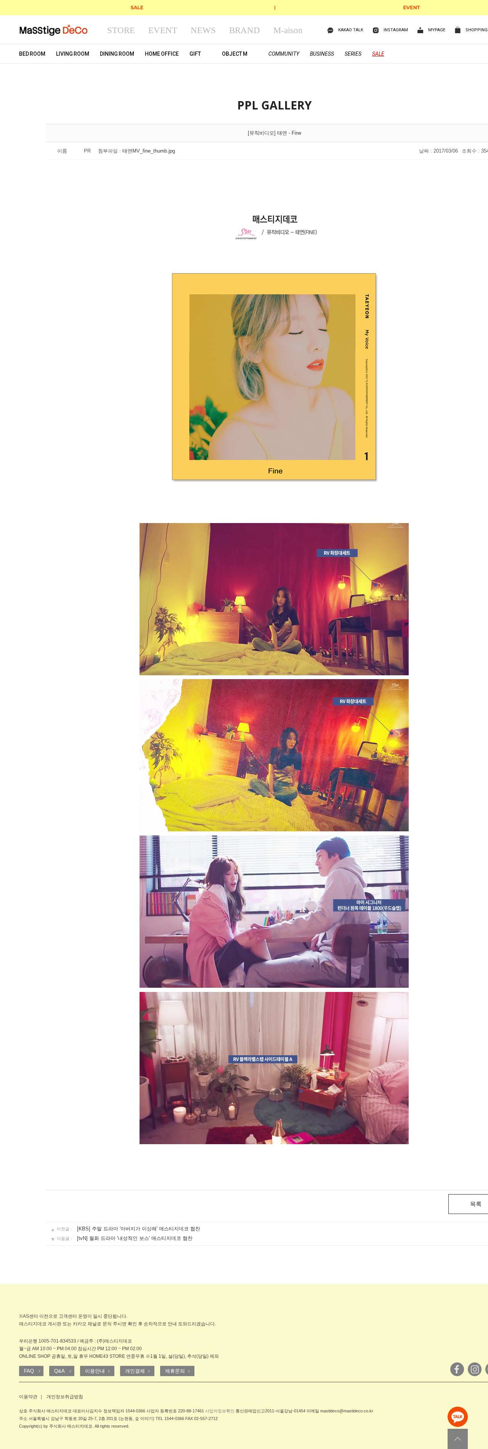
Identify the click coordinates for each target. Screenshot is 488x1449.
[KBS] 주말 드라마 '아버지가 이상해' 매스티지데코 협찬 (138, 1229)
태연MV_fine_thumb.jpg (148, 151)
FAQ (29, 1371)
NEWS (203, 30)
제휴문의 (175, 1371)
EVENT (162, 30)
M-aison (288, 30)
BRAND (244, 30)
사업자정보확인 (219, 1411)
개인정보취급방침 (65, 1396)
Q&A (59, 1371)
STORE (121, 30)
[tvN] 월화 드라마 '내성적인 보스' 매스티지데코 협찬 (135, 1238)
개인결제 (135, 1371)
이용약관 (28, 1396)
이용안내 (95, 1371)
